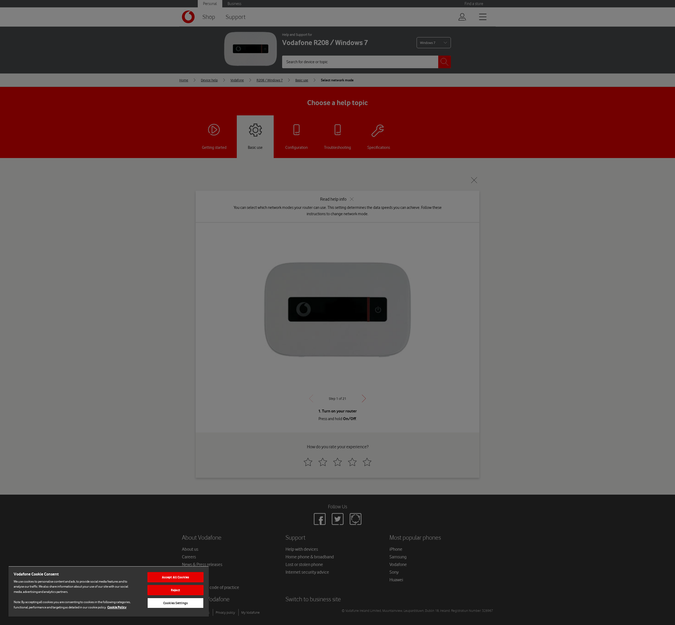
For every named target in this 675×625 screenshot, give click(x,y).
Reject (175, 590)
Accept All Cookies (175, 577)
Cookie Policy (117, 607)
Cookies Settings (175, 603)
